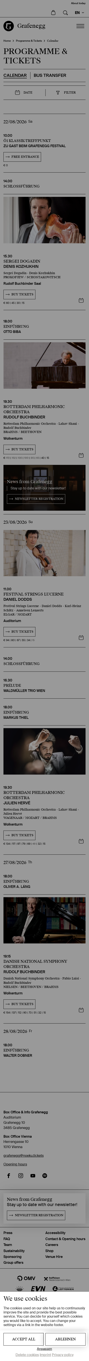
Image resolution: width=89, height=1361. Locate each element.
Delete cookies (27, 1355)
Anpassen (44, 1349)
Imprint (45, 1355)
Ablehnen (65, 1339)
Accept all (23, 1339)
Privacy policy (62, 1355)
